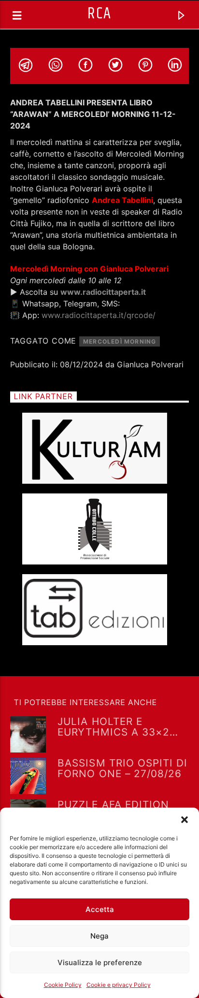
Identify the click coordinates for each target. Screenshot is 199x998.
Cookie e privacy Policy (118, 984)
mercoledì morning (119, 341)
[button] (184, 819)
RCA (99, 13)
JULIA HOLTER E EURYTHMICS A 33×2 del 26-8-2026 (113, 726)
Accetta (99, 909)
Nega (99, 935)
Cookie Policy (63, 984)
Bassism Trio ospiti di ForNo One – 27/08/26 (122, 768)
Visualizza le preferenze (99, 962)
